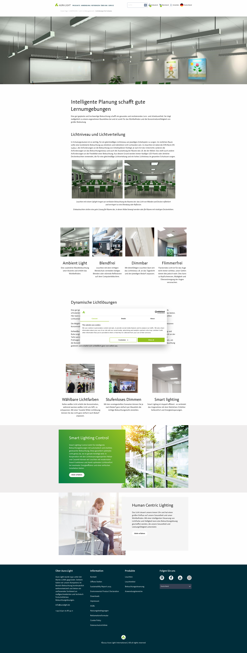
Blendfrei (107, 263)
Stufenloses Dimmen (123, 400)
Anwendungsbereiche (134, 591)
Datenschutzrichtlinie (98, 625)
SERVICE (111, 5)
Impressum (94, 601)
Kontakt (93, 577)
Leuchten (129, 577)
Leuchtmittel (130, 582)
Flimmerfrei (172, 263)
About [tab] (152, 318)
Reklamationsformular (99, 616)
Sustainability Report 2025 (100, 587)
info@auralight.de (62, 605)
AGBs (92, 606)
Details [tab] (123, 318)
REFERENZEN (95, 5)
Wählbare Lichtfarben (80, 400)
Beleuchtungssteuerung (134, 587)
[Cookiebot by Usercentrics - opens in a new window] (156, 312)
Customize (122, 340)
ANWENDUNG (86, 5)
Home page (64, 11)
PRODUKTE (76, 5)
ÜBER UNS (104, 5)
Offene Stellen (96, 582)
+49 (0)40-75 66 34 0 (64, 611)
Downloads (94, 596)
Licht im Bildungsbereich (86, 11)
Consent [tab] (94, 318)
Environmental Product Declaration (104, 591)
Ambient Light (75, 263)
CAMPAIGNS (73, 11)
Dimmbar (140, 263)
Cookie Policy (95, 620)
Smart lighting (166, 400)
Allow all (151, 340)
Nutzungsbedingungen (99, 611)
